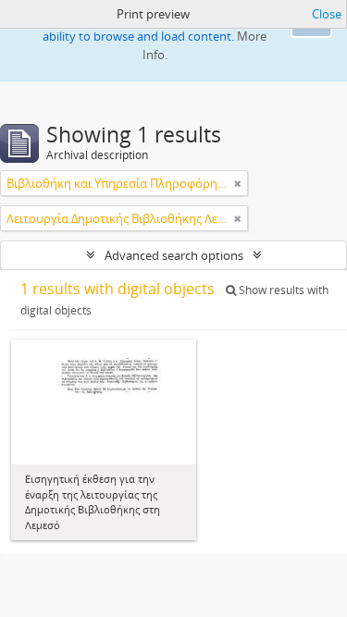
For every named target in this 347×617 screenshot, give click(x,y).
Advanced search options (174, 255)
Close (326, 14)
